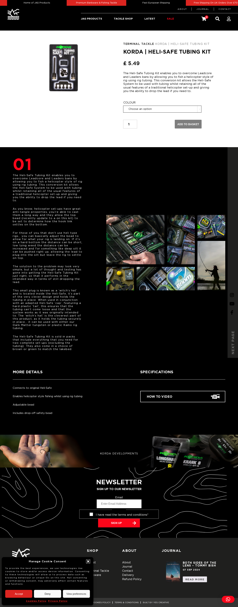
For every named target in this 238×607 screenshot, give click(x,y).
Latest (91, 562)
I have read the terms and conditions (122, 514)
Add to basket (188, 124)
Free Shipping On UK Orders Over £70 (208, 3)
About (182, 9)
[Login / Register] (229, 19)
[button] (88, 561)
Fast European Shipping (148, 3)
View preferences (76, 593)
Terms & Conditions (127, 602)
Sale (90, 579)
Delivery (128, 575)
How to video (159, 396)
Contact (224, 9)
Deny (48, 593)
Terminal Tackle (138, 43)
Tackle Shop (123, 18)
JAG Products (91, 18)
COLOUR (129, 102)
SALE (170, 18)
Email (119, 497)
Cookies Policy (36, 601)
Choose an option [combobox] (140, 109)
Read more (195, 579)
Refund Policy (131, 579)
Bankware (94, 575)
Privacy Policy (57, 601)
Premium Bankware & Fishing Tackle (88, 3)
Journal (202, 9)
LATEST (149, 18)
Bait (90, 566)
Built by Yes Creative (156, 602)
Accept (19, 593)
